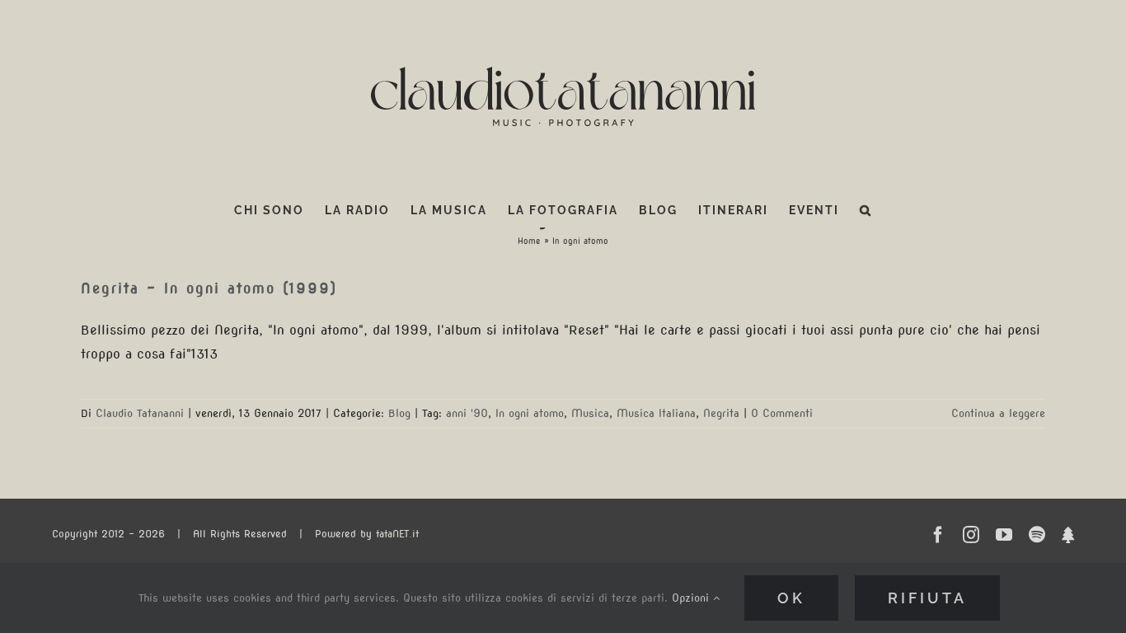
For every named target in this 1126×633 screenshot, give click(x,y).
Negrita (721, 413)
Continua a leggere (998, 413)
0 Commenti (782, 413)
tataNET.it (397, 534)
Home (529, 241)
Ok (791, 598)
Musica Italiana (656, 413)
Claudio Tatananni (140, 413)
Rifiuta (927, 598)
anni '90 (467, 413)
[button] (866, 210)
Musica (590, 413)
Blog (399, 413)
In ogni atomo (529, 413)
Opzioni (692, 598)
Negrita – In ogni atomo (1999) (209, 288)
